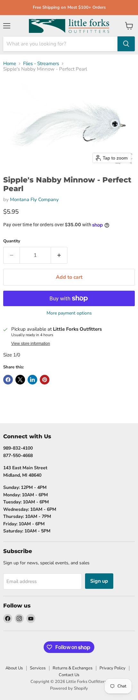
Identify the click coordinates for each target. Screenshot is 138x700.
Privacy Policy (112, 668)
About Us (14, 668)
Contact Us (69, 675)
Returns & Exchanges (72, 668)
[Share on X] (20, 379)
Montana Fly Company (34, 199)
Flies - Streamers (41, 63)
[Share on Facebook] (8, 379)
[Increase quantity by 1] (59, 255)
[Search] (126, 43)
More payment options (69, 313)
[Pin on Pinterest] (44, 379)
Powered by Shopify (69, 688)
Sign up (99, 581)
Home (9, 63)
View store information (30, 343)
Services (38, 668)
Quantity (11, 241)
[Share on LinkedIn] (32, 379)
